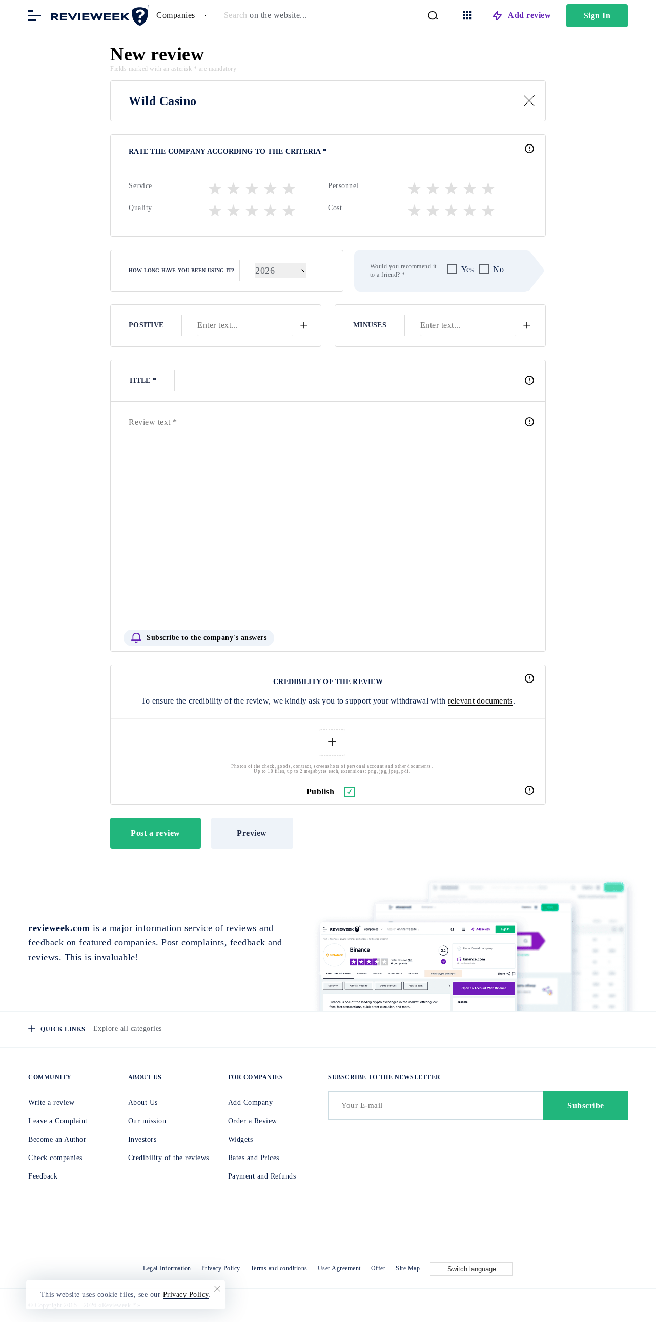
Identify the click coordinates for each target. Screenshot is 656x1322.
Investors (142, 1139)
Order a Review (252, 1121)
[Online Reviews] (97, 14)
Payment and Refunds (262, 1176)
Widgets (240, 1139)
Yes (467, 269)
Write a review (51, 1102)
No (498, 269)
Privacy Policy (220, 1268)
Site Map (408, 1268)
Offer (378, 1268)
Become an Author (57, 1139)
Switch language (471, 1269)
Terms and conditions (279, 1268)
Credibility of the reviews (168, 1158)
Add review (529, 15)
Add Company (250, 1102)
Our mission (147, 1121)
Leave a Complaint (58, 1121)
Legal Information (167, 1268)
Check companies (55, 1158)
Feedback (42, 1176)
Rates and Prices (253, 1158)
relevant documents (480, 700)
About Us (143, 1102)
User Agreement (339, 1268)
